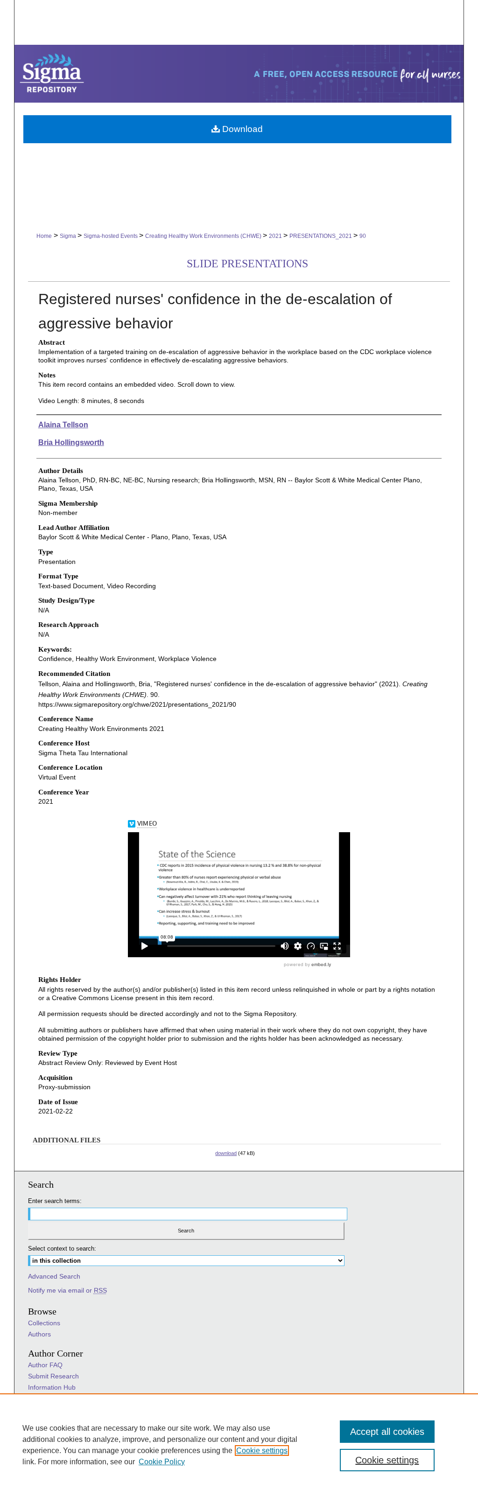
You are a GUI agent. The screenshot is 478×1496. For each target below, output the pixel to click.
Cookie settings (262, 1450)
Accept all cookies (387, 1431)
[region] (239, 1444)
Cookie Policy (162, 1462)
